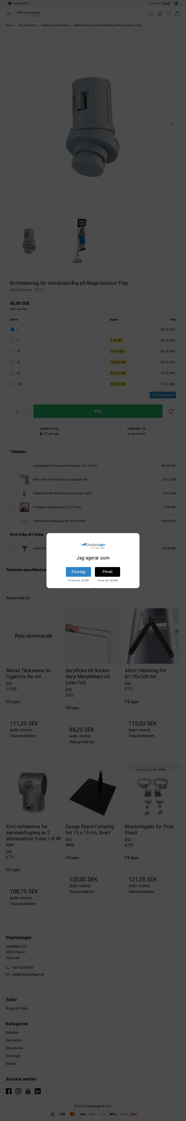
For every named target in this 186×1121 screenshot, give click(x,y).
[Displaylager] (93, 546)
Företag (78, 571)
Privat (107, 571)
